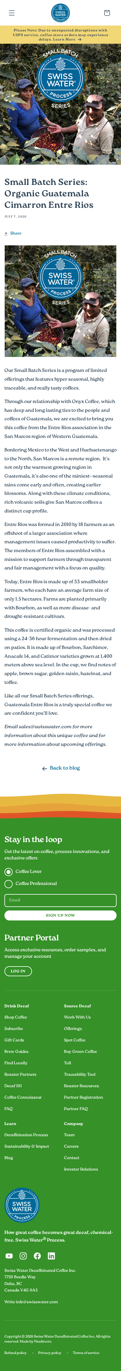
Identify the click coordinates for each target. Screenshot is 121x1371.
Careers (71, 1147)
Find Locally (16, 1063)
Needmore (42, 1341)
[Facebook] (37, 1256)
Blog (8, 1158)
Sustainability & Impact (26, 1147)
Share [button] (15, 234)
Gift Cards (14, 1040)
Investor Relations (81, 1170)
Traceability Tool (79, 1075)
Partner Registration (83, 1098)
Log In (18, 971)
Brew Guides (16, 1052)
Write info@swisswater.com (31, 1302)
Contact (71, 1158)
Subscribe (13, 1029)
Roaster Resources (81, 1086)
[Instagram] (23, 1256)
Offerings (73, 1029)
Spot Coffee (74, 1040)
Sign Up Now (60, 916)
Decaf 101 (13, 1086)
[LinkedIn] (51, 1256)
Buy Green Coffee (80, 1052)
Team (69, 1135)
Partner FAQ (76, 1109)
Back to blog (65, 768)
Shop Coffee (15, 1018)
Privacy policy (49, 1353)
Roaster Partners (20, 1075)
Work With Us (77, 1018)
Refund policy (15, 1353)
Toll (67, 1063)
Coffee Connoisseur (23, 1098)
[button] (11, 12)
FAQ (8, 1109)
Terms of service (86, 1353)
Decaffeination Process (26, 1135)
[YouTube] (9, 1256)
